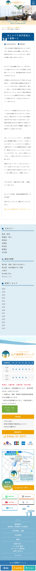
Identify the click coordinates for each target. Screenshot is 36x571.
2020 (3, 304)
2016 (3, 316)
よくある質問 (18, 546)
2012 (3, 328)
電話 (7, 568)
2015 (3, 319)
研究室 (22, 44)
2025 (3, 289)
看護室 (4, 249)
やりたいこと (7, 276)
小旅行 (4, 270)
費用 (18, 539)
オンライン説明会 (18, 548)
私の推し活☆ (7, 273)
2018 (3, 310)
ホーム (18, 520)
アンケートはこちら (9, 409)
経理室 (4, 240)
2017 (3, 313)
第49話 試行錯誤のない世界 (12, 267)
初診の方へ (18, 544)
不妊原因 (18, 535)
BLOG (11, 508)
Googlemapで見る (21, 487)
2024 (3, 292)
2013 (3, 325)
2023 (3, 295)
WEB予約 (19, 568)
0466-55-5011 (16, 436)
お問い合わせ (18, 551)
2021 (3, 301)
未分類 (4, 252)
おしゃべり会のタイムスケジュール (17, 209)
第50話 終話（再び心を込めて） (14, 264)
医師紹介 (11, 527)
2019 (3, 307)
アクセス (30, 568)
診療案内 (25, 527)
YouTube (11, 502)
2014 (3, 322)
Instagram (28, 496)
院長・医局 (6, 234)
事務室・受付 (7, 237)
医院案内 (18, 527)
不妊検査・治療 (18, 530)
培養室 (4, 243)
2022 (3, 298)
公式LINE (11, 496)
